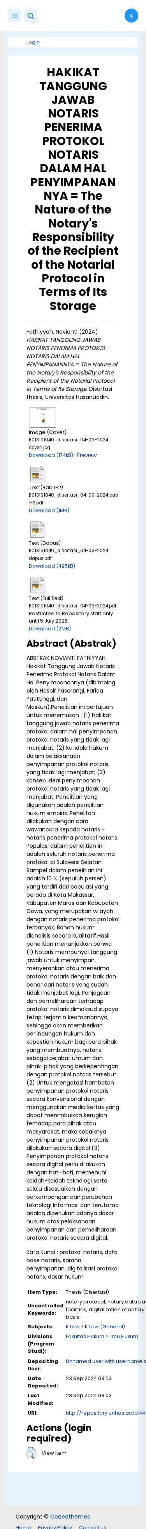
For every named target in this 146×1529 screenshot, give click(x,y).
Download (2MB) (50, 628)
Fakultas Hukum (85, 1336)
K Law (73, 1326)
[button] (30, 15)
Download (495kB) (52, 566)
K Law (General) (105, 1326)
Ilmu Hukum (123, 1336)
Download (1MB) (49, 510)
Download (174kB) (51, 455)
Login (33, 42)
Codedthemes (70, 1516)
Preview (87, 455)
